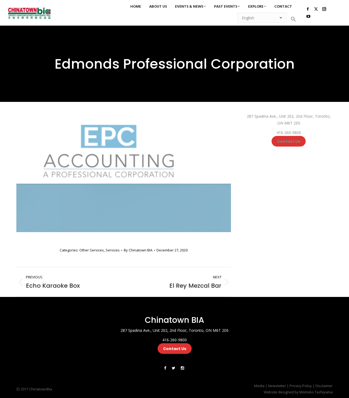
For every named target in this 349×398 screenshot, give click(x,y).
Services (113, 250)
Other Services (91, 250)
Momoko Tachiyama (316, 392)
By (138, 250)
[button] (293, 19)
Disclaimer (324, 385)
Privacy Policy (301, 385)
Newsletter (277, 385)
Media (259, 385)
